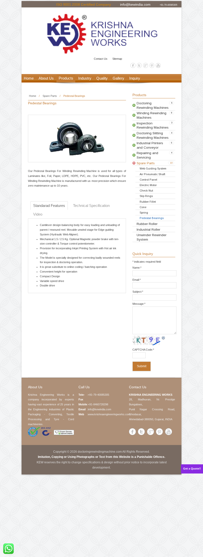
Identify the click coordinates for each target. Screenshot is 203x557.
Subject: (137, 291)
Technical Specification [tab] (91, 205)
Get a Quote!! (192, 468)
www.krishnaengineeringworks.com (109, 414)
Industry (84, 78)
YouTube (158, 65)
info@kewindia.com (135, 4)
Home (29, 78)
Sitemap (117, 58)
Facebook (132, 65)
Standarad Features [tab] (49, 205)
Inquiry (134, 78)
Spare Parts (50, 95)
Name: (136, 267)
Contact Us (100, 58)
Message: (138, 303)
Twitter (139, 65)
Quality (102, 78)
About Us (46, 78)
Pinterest (152, 65)
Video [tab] (37, 214)
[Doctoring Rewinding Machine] (101, 34)
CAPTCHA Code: (143, 349)
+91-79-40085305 (168, 4)
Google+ (145, 65)
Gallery (118, 78)
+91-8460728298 (98, 404)
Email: (136, 279)
